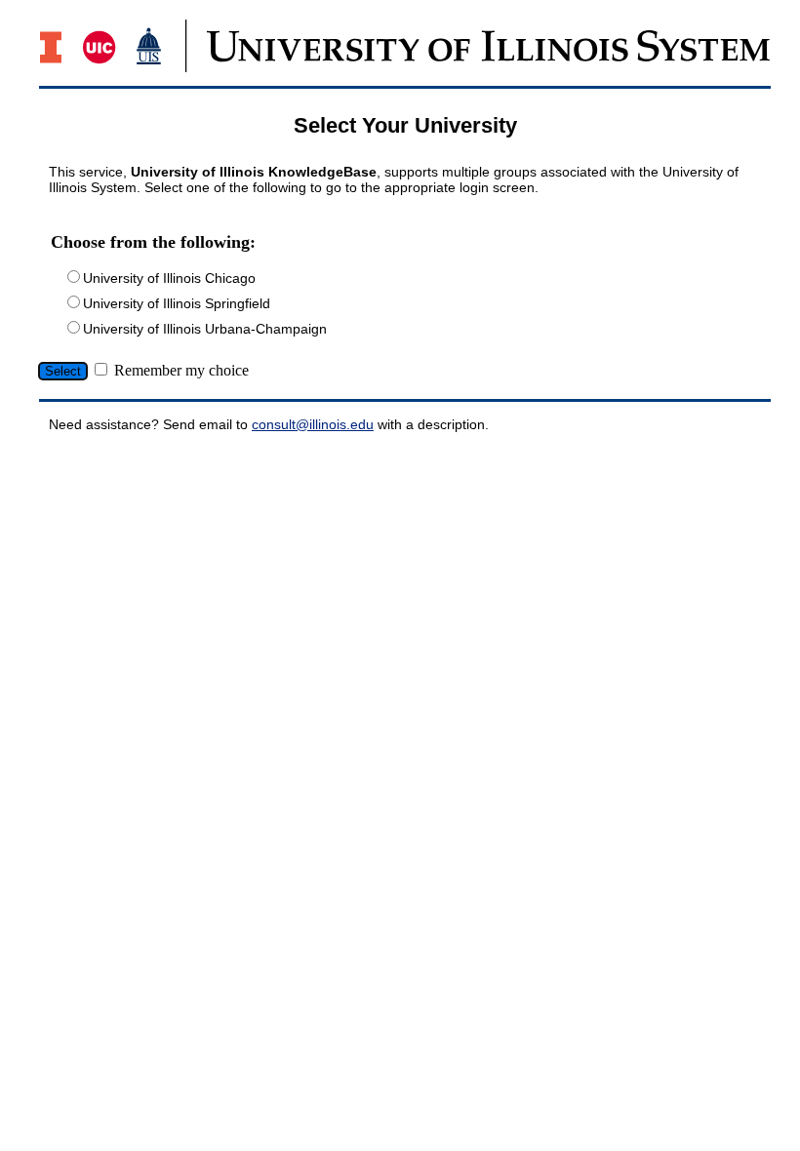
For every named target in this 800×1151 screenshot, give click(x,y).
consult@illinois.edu (313, 424)
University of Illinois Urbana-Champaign (205, 329)
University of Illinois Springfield (176, 303)
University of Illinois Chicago (169, 278)
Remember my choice (181, 370)
